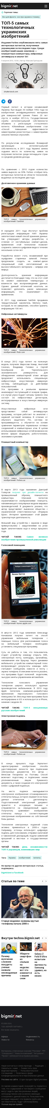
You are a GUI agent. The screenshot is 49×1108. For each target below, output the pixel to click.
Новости (5, 1039)
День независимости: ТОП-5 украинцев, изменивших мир (24, 848)
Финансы (30, 1039)
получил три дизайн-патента (27, 492)
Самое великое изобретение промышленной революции (24, 538)
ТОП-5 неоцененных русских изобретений (24, 709)
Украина (12, 857)
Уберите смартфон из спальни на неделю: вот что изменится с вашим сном (26, 966)
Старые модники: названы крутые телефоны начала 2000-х (20, 922)
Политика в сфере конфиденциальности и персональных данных (22, 1074)
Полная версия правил (11, 1104)
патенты (37, 857)
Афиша (4, 1036)
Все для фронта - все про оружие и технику (21, 17)
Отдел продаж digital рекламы (33, 1079)
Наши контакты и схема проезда (16, 1065)
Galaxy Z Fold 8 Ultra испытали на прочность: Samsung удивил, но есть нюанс (41, 964)
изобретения (24, 857)
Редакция (39, 1065)
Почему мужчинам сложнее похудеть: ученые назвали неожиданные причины (9, 966)
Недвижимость (33, 1036)
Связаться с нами (9, 1068)
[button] (42, 881)
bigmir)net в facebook (12, 872)
